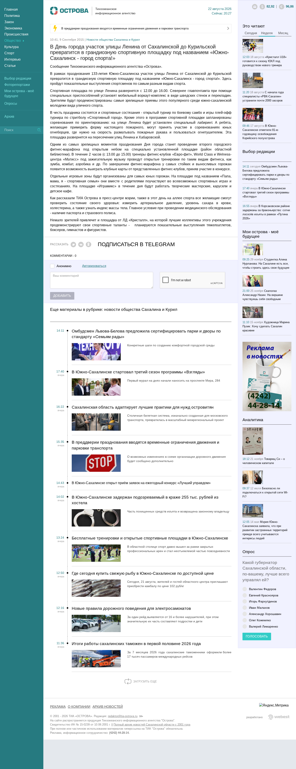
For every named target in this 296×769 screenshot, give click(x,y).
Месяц (283, 33)
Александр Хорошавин (265, 613)
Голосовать (257, 636)
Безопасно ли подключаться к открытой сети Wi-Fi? (265, 492)
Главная (11, 9)
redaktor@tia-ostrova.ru (122, 716)
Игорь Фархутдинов (263, 601)
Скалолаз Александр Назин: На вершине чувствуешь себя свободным (262, 295)
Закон (9, 22)
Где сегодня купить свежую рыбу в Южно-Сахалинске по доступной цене (143, 573)
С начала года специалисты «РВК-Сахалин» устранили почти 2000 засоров (263, 96)
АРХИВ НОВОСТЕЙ (108, 706)
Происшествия (16, 34)
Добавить (62, 295)
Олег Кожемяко (260, 620)
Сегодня (251, 33)
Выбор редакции (17, 78)
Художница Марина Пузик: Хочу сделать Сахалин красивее (265, 326)
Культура (11, 47)
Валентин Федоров (262, 589)
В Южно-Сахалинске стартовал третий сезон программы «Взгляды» (138, 372)
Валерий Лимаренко (263, 626)
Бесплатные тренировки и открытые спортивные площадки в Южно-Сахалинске (150, 538)
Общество (12, 40)
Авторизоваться (94, 266)
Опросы (10, 103)
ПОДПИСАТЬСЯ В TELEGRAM (136, 244)
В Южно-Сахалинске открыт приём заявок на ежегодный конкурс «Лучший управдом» (141, 483)
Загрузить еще (144, 681)
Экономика (13, 28)
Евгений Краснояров (263, 595)
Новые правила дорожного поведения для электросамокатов (131, 608)
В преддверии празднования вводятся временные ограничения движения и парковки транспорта (125, 28)
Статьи (10, 65)
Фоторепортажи (17, 85)
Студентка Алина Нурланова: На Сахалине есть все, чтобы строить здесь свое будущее (265, 263)
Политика (12, 16)
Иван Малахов (259, 607)
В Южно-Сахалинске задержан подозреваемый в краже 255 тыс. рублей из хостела (145, 500)
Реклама (58, 706)
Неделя (267, 33)
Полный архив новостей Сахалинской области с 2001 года (152, 724)
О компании (79, 706)
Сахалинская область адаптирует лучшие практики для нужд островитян (143, 407)
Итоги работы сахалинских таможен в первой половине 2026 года (136, 643)
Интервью (12, 59)
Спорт (9, 53)
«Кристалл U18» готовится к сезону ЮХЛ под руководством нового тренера (264, 61)
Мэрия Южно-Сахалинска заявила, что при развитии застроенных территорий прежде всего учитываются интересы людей (264, 530)
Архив (9, 116)
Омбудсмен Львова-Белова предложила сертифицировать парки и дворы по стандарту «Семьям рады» (146, 334)
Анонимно (64, 266)
